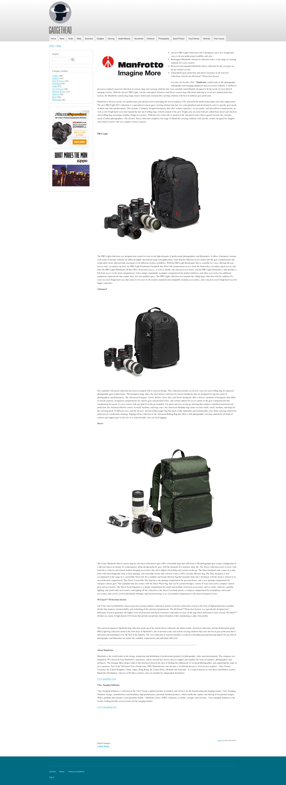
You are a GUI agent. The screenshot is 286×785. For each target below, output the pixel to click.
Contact (52, 771)
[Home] (60, 18)
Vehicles (206, 38)
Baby (79, 38)
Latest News (103, 746)
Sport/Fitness (179, 38)
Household (138, 38)
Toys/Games (193, 38)
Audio (70, 38)
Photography (163, 38)
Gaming (111, 38)
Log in (220, 740)
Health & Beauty (58, 91)
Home (53, 38)
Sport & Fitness (58, 81)
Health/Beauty (124, 38)
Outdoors (151, 38)
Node (58, 45)
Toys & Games (57, 89)
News (62, 38)
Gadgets (100, 38)
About (61, 771)
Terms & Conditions (76, 771)
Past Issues (219, 38)
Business (89, 38)
